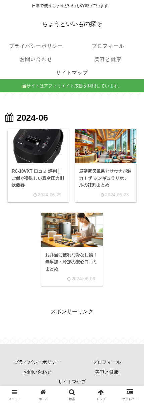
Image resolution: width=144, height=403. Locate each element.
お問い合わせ (37, 372)
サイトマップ (72, 381)
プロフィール (107, 362)
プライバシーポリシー (37, 362)
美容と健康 (107, 372)
